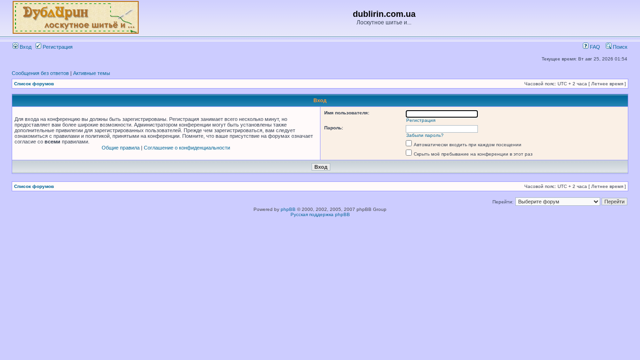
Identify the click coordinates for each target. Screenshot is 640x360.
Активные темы (91, 73)
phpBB (288, 209)
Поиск (619, 47)
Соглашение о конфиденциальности (187, 147)
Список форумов (34, 83)
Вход (24, 47)
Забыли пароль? (425, 135)
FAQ (594, 47)
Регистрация (57, 47)
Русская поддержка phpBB (320, 214)
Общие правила (121, 147)
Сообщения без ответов (40, 73)
